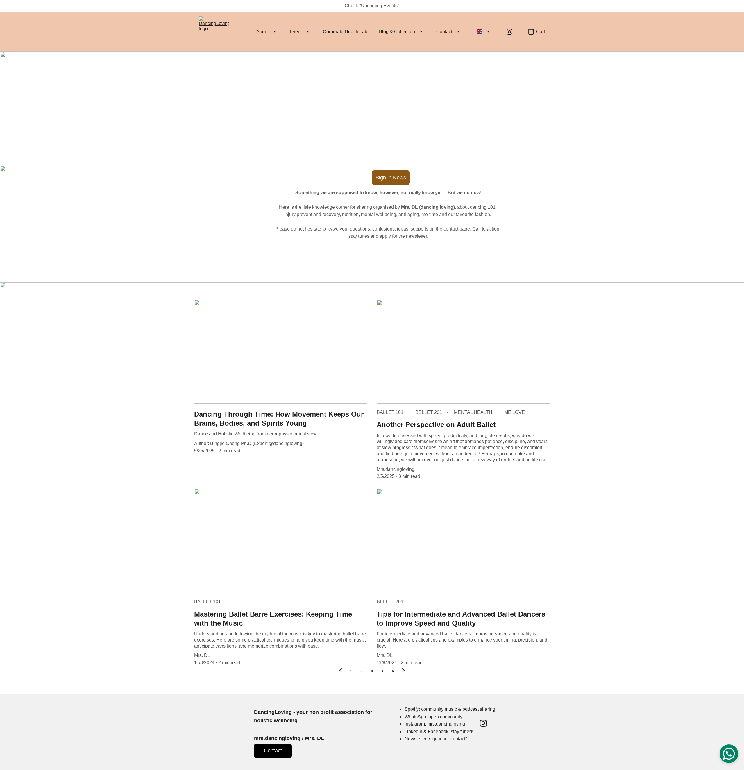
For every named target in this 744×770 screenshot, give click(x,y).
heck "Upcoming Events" (373, 5)
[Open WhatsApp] (729, 753)
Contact (444, 31)
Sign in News (390, 178)
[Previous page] (340, 671)
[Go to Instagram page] (509, 32)
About (262, 31)
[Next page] (403, 671)
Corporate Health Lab (345, 31)
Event (296, 31)
